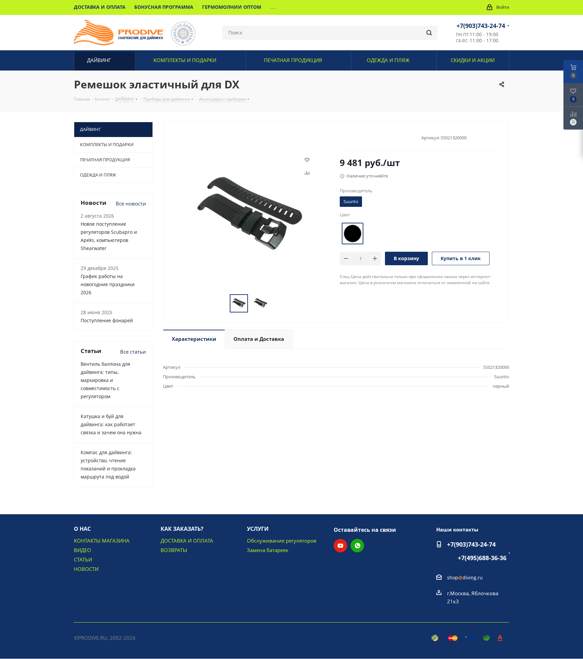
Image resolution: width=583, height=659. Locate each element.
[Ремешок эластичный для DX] (249, 216)
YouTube (340, 545)
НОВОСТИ (86, 569)
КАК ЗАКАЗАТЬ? (182, 528)
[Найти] (429, 32)
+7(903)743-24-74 (480, 26)
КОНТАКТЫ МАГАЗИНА (102, 540)
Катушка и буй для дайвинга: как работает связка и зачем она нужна (111, 424)
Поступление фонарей (107, 320)
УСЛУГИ (258, 528)
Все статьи (133, 351)
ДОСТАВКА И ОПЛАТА (187, 540)
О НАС (82, 528)
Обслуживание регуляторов (281, 540)
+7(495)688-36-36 (482, 558)
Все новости (131, 203)
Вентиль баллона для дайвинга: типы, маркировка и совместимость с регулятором (105, 380)
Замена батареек (267, 550)
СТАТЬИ (83, 559)
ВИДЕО (82, 550)
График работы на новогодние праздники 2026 (108, 284)
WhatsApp (357, 545)
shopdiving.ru (465, 577)
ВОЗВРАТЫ (174, 550)
